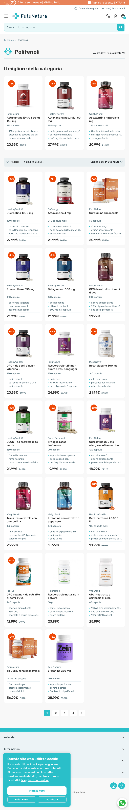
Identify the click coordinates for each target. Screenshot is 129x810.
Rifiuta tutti (22, 799)
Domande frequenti (88, 8)
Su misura (52, 799)
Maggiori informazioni (35, 780)
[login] (116, 16)
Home (10, 40)
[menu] (7, 16)
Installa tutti (37, 790)
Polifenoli (23, 40)
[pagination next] (82, 713)
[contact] (108, 16)
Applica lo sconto (108, 2)
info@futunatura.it (115, 8)
